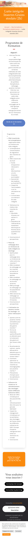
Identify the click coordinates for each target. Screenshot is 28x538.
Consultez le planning (14, 490)
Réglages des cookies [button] (8, 531)
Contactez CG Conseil (14, 484)
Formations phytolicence (11, 29)
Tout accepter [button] (6, 534)
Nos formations (17, 27)
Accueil (7, 27)
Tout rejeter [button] (18, 531)
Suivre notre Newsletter (14, 509)
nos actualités (17, 503)
